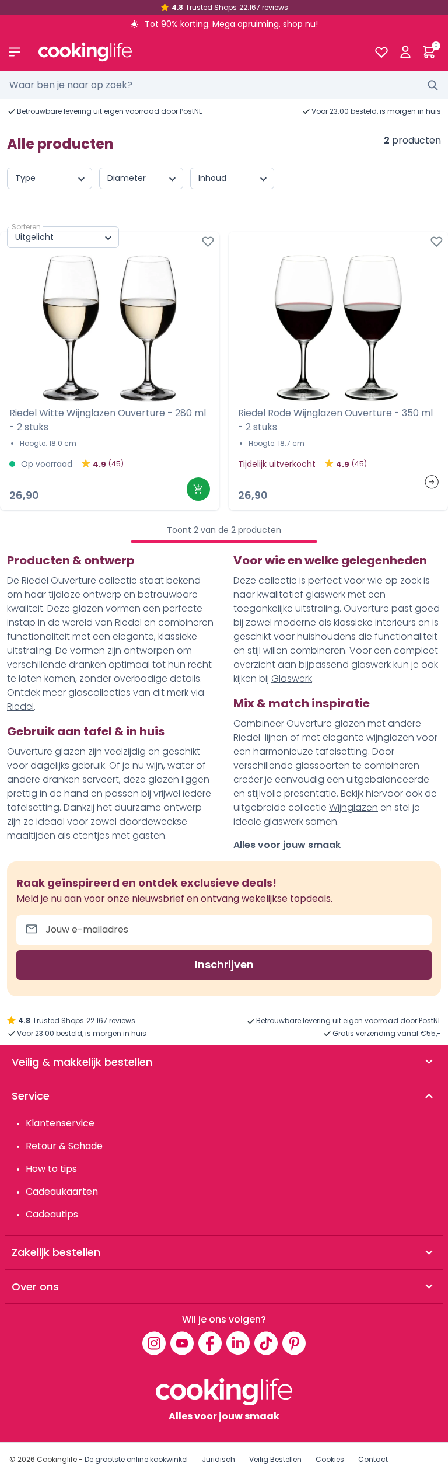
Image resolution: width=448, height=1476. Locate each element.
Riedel (20, 706)
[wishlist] (381, 52)
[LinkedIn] (238, 1343)
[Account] (405, 52)
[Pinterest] (294, 1343)
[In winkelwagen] (198, 489)
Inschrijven (224, 964)
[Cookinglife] (196, 52)
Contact (373, 1459)
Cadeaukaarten (62, 1191)
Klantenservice (60, 1123)
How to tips (51, 1168)
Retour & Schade (64, 1146)
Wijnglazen (353, 807)
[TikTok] (266, 1343)
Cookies (330, 1459)
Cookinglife (57, 1459)
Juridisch (218, 1459)
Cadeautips (52, 1214)
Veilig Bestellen (275, 1459)
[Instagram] (154, 1343)
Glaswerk (291, 678)
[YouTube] (182, 1343)
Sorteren (26, 227)
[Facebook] (210, 1343)
